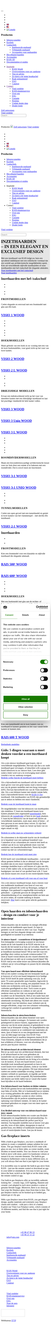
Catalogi (15, 84)
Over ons (16, 93)
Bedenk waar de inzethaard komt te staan (18, 804)
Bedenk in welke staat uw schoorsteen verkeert (21, 833)
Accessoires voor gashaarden (24, 52)
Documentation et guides (17, 62)
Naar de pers (12, 1303)
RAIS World (17, 69)
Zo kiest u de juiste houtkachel (25, 76)
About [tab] (42, 615)
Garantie (15, 98)
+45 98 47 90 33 (27, 1232)
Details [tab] (25, 615)
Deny (25, 715)
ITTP (13, 1320)
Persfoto (15, 101)
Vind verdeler (18, 88)
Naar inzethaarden (9, 273)
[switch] (44, 670)
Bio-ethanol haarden (15, 55)
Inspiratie (10, 66)
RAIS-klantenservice (21, 91)
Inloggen (10, 1306)
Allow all (25, 699)
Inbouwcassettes (14, 40)
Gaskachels (11, 45)
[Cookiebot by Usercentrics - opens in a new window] (36, 607)
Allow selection (25, 707)
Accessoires (12, 57)
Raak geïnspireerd (19, 79)
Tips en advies (18, 74)
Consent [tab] (9, 615)
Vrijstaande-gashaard (21, 50)
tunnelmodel (35, 813)
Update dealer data (20, 103)
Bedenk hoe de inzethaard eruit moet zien (19, 854)
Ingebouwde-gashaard (21, 47)
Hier (13, 900)
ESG (14, 96)
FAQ (14, 81)
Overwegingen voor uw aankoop (26, 71)
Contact (10, 86)
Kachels (10, 42)
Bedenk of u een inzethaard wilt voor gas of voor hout (24, 878)
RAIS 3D (11, 59)
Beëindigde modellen (10, 744)
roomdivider (18, 816)
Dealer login (17, 106)
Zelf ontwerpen (7, 110)
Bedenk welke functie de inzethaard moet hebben (22, 778)
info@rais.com (13, 1237)
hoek (38, 816)
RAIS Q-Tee (37, 794)
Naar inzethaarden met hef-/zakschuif (17, 270)
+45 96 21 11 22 (27, 1235)
